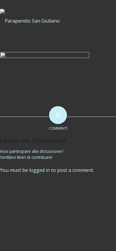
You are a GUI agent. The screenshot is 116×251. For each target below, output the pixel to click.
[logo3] (46, 21)
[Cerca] (94, 12)
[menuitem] (94, 12)
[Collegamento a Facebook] (111, 200)
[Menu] (108, 12)
